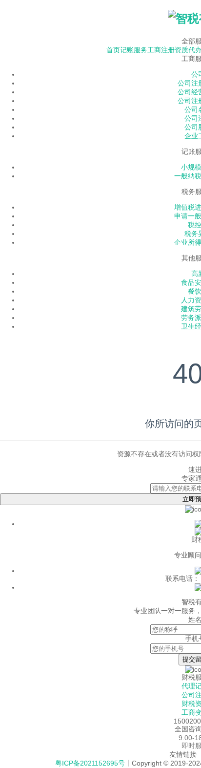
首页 (113, 50)
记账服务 (133, 50)
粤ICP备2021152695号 (90, 763)
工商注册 (161, 50)
